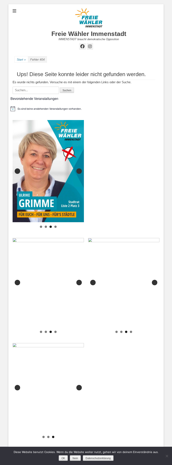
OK (63, 458)
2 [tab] (46, 227)
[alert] (86, 108)
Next (79, 171)
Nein (75, 458)
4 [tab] (55, 227)
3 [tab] (51, 227)
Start (21, 59)
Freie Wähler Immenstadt (88, 33)
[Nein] (167, 456)
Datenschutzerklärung (98, 458)
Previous (17, 171)
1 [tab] (41, 227)
